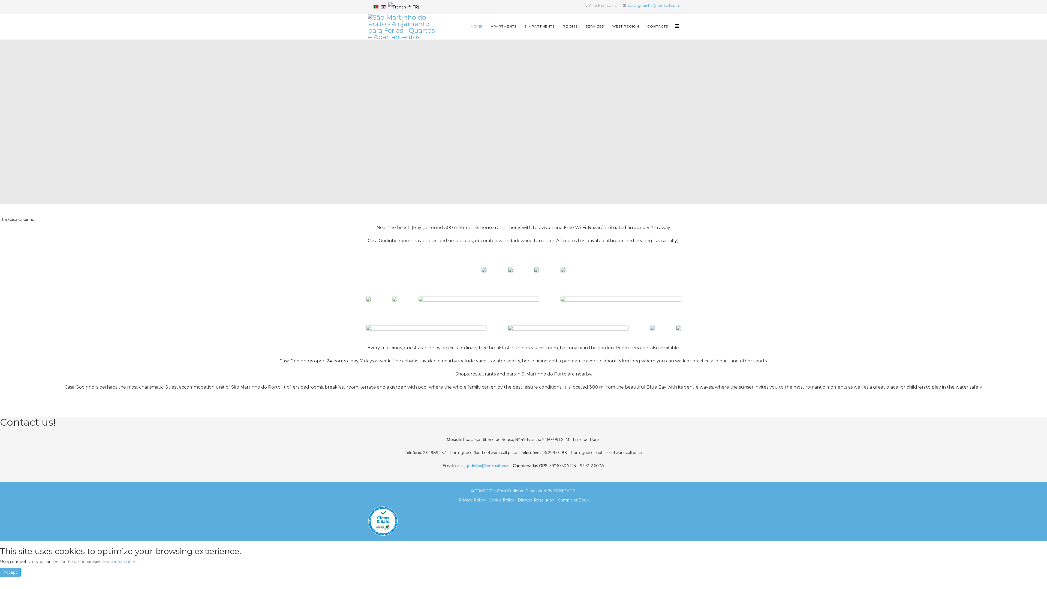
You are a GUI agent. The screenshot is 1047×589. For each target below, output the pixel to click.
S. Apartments (540, 26)
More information (119, 561)
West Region (625, 26)
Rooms (570, 26)
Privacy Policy (472, 500)
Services (595, 26)
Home (477, 26)
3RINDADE (564, 490)
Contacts (657, 26)
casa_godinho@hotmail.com (653, 6)
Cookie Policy (501, 500)
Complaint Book (573, 500)
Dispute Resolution (535, 500)
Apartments (503, 26)
